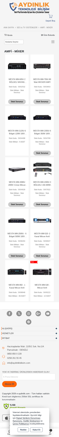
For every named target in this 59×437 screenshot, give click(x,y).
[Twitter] (19, 313)
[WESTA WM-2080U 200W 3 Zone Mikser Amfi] (16, 169)
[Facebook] (9, 313)
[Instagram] (29, 313)
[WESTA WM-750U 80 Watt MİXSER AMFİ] (42, 66)
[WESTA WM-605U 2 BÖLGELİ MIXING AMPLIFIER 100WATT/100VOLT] (16, 66)
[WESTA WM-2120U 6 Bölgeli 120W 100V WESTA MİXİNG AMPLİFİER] (16, 117)
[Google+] (38, 313)
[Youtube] (48, 313)
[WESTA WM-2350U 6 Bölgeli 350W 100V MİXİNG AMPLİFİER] (42, 117)
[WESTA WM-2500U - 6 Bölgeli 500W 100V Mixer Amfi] (16, 220)
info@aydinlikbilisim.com (18, 363)
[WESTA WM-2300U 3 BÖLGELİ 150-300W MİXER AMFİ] (42, 169)
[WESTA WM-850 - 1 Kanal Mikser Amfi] (16, 271)
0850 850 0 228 (14, 353)
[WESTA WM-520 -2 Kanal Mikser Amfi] (42, 220)
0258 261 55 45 (14, 358)
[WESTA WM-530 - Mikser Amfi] (42, 271)
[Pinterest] (29, 322)
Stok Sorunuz (17, 102)
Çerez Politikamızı (21, 424)
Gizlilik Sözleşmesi (31, 421)
